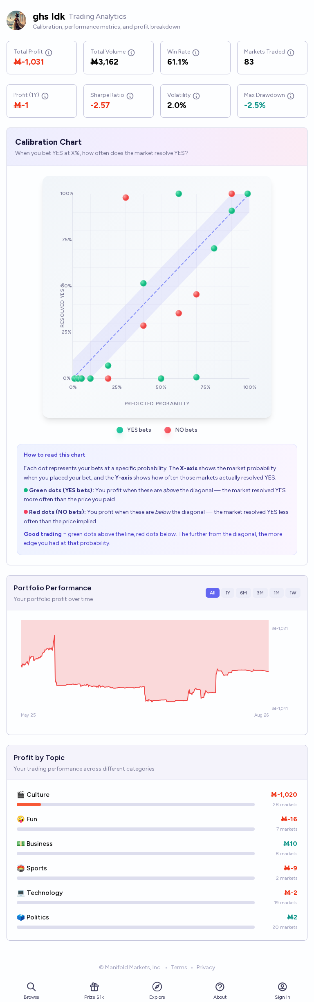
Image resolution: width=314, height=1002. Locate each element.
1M (277, 593)
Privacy (206, 967)
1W (292, 593)
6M (243, 593)
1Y (227, 593)
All (212, 593)
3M (260, 593)
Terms (179, 967)
